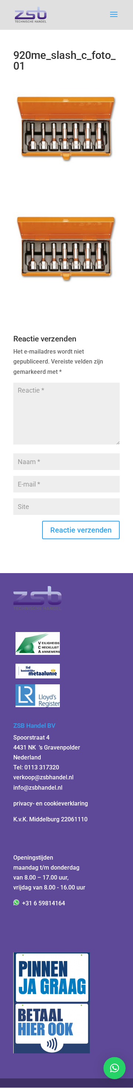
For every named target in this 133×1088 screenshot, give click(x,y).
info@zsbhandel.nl (37, 787)
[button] (114, 1068)
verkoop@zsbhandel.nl (43, 777)
